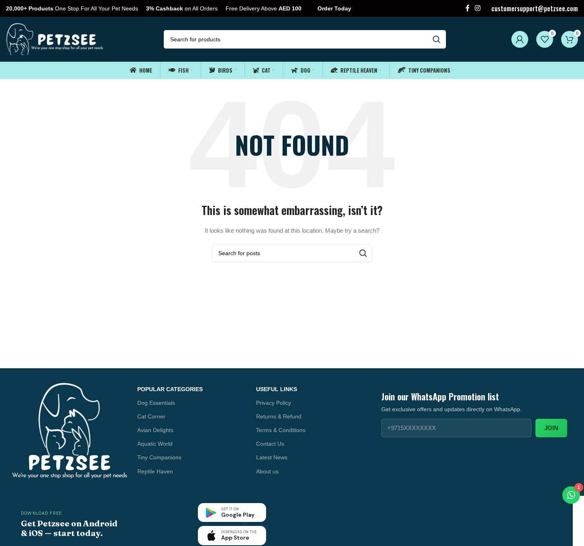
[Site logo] (55, 39)
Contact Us (270, 443)
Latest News (271, 457)
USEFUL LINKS (276, 389)
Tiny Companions (159, 457)
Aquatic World (155, 443)
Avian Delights (155, 430)
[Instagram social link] (477, 8)
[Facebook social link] (467, 8)
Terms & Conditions (280, 430)
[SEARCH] (436, 39)
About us (267, 471)
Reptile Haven (155, 471)
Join (551, 427)
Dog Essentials (156, 403)
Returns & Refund (278, 416)
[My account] (519, 39)
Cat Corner (151, 416)
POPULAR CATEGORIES (170, 389)
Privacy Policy (273, 403)
